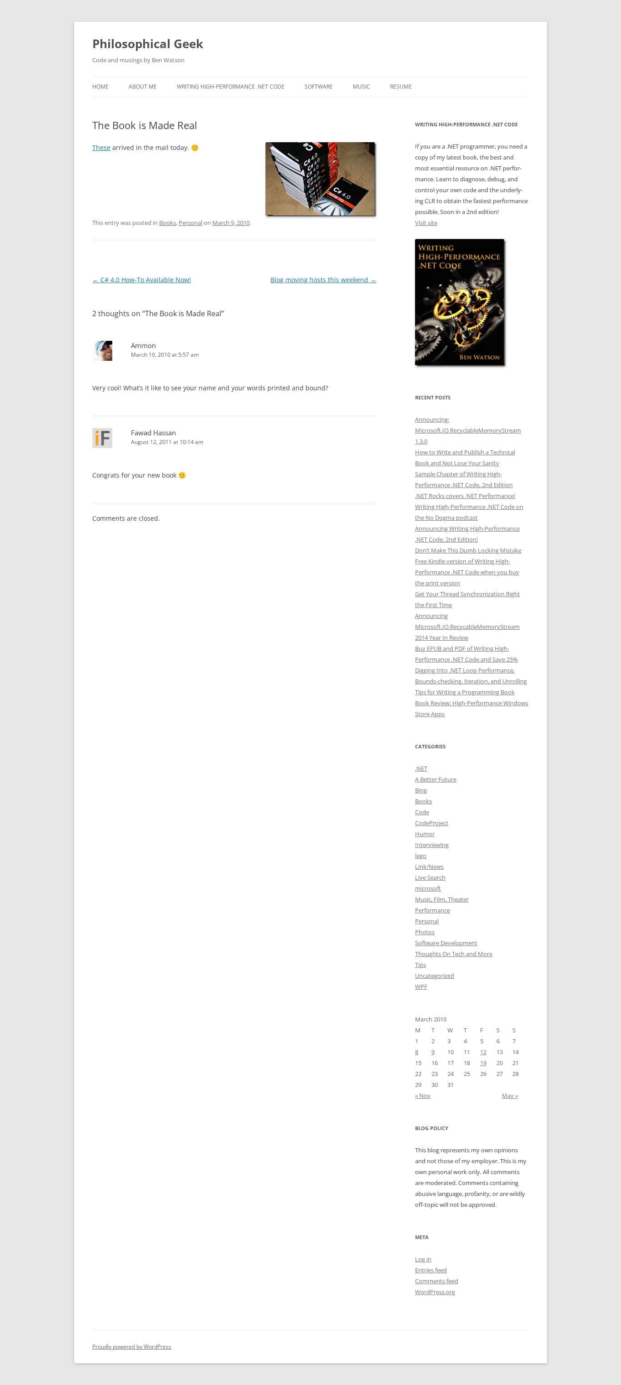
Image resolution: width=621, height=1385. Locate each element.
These (101, 147)
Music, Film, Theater (442, 899)
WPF (421, 986)
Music (361, 86)
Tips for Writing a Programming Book (465, 692)
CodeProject (431, 823)
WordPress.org (435, 1292)
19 (483, 1063)
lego (420, 856)
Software (319, 86)
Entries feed (431, 1270)
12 (483, 1052)
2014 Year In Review (441, 637)
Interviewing (432, 845)
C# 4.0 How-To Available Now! (141, 279)
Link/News (429, 866)
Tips (420, 965)
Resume (401, 86)
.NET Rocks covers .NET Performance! (465, 496)
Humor (425, 834)
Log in (423, 1259)
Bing (421, 790)
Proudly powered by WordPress (131, 1346)
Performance (432, 910)
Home (100, 86)
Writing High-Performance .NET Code (231, 86)
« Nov (423, 1095)
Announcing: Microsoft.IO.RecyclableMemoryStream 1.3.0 (468, 430)
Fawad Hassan (153, 432)
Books (167, 223)
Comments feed (436, 1281)
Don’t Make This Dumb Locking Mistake (468, 550)
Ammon (143, 345)
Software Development (446, 943)
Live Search (430, 877)
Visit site (426, 223)
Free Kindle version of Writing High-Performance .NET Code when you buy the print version (467, 572)
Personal (190, 223)
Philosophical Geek (147, 43)
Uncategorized (434, 975)
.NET (421, 768)
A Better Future (435, 779)
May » (510, 1095)
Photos (425, 932)
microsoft (428, 888)
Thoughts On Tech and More (453, 954)
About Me (143, 86)
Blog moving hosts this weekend (323, 279)
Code (422, 812)
